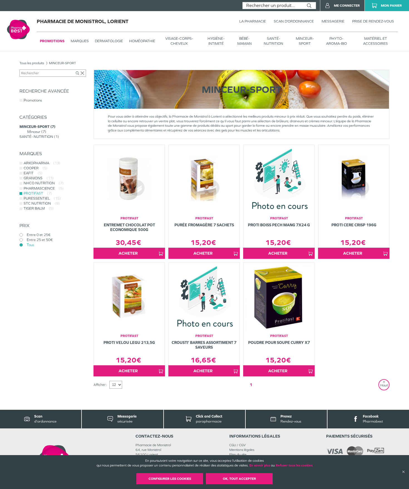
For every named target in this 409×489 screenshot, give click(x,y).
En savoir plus (259, 465)
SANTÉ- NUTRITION (273, 41)
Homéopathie (142, 41)
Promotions (52, 41)
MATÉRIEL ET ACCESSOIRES (375, 41)
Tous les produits (31, 63)
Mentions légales (241, 450)
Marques (80, 41)
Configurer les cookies (170, 479)
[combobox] (272, 5)
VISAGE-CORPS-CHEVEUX (179, 41)
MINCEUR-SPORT (305, 41)
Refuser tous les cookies (294, 465)
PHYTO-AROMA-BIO (336, 41)
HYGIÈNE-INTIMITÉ (216, 41)
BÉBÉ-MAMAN (244, 41)
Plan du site (238, 454)
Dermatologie (109, 41)
